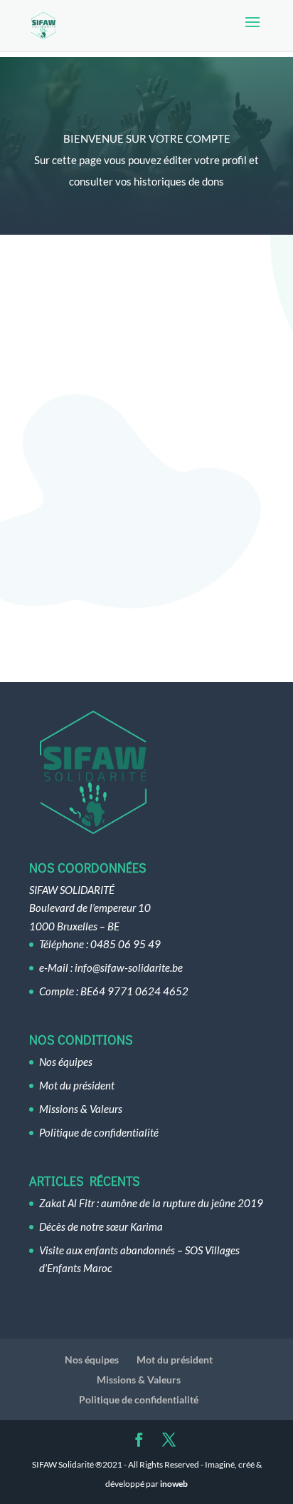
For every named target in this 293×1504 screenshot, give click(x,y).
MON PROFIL (147, 401)
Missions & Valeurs (80, 1108)
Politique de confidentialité (99, 1132)
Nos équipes (65, 1061)
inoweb (174, 1483)
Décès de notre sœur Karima (101, 1226)
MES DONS (146, 600)
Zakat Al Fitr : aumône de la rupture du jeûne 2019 (151, 1202)
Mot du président (76, 1085)
